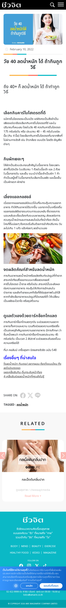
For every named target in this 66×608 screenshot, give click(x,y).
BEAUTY (36, 546)
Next (63, 455)
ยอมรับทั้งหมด (51, 586)
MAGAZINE (49, 553)
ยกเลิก (29, 586)
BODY (14, 546)
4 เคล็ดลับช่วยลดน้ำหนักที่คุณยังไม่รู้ (24, 376)
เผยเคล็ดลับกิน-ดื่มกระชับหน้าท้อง (23, 372)
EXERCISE (50, 546)
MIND (24, 546)
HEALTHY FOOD (19, 553)
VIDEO (36, 553)
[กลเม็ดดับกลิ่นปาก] (33, 471)
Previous (2, 455)
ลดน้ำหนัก (22, 405)
